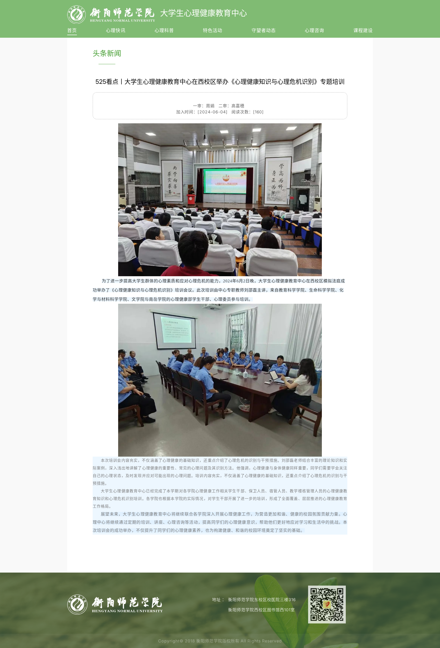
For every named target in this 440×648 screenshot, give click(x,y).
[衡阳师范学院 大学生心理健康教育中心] (115, 604)
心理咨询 (314, 30)
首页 (72, 30)
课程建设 (363, 30)
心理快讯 (115, 30)
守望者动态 (264, 30)
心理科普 (164, 30)
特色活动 (212, 30)
